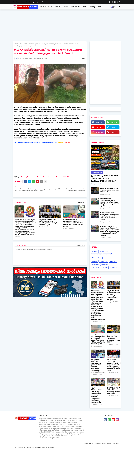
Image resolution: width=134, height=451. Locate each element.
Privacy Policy (33, 2)
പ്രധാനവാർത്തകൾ (45, 7)
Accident (94, 251)
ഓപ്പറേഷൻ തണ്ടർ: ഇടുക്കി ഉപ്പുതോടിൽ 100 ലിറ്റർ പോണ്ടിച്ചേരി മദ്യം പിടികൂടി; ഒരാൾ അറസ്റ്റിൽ (48, 222)
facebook (99, 122)
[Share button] (45, 181)
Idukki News (37, 177)
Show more (81, 203)
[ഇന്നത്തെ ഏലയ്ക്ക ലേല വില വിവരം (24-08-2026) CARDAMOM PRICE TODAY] (105, 157)
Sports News (113, 267)
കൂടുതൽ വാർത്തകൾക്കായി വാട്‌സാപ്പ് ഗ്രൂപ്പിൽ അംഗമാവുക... (42, 142)
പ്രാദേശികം (58, 7)
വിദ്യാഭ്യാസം (75, 7)
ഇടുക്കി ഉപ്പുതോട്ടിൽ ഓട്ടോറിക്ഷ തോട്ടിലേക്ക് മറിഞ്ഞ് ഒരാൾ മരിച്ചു (113, 390)
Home (16, 44)
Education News (96, 258)
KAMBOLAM (95, 264)
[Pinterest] (37, 181)
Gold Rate (94, 261)
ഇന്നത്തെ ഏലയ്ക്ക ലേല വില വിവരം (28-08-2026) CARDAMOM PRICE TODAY (113, 338)
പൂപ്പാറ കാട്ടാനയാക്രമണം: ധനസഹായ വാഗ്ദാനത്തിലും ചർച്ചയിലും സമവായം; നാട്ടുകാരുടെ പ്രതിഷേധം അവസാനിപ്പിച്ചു (97, 395)
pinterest (114, 132)
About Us (16, 2)
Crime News (107, 255)
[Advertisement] (67, 25)
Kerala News (47, 177)
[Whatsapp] (33, 181)
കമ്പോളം (93, 7)
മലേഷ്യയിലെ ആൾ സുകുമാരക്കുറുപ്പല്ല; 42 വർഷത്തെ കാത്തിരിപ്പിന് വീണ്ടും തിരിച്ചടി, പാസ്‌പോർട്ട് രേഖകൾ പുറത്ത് (73, 223)
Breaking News (26, 177)
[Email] (41, 181)
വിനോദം (85, 7)
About (91, 444)
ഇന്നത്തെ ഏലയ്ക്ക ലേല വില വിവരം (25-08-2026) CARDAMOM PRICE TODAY (109, 190)
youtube (99, 127)
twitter (114, 127)
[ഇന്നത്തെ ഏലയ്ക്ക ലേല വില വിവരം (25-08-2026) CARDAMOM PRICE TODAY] (95, 190)
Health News (103, 261)
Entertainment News (109, 258)
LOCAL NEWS (23, 44)
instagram (99, 132)
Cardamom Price (96, 255)
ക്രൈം (66, 7)
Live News (56, 177)
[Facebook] (25, 181)
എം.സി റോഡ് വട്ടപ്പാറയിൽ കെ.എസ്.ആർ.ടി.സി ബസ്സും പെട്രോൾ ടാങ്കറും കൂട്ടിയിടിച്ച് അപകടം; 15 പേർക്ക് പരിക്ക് (113, 365)
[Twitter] (29, 181)
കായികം (100, 7)
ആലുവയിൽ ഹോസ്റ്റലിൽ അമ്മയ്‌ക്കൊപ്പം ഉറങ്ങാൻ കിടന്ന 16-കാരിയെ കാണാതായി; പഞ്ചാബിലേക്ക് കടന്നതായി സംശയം (109, 215)
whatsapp (114, 122)
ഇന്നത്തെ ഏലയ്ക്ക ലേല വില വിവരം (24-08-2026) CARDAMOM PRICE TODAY (104, 178)
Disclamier (43, 2)
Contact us (24, 2)
